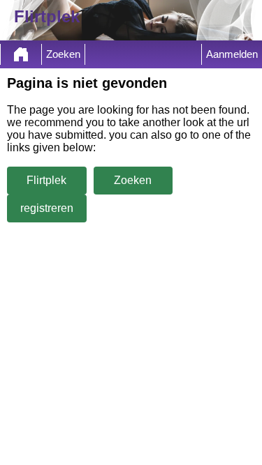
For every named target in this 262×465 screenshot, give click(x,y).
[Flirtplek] (21, 54)
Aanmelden (232, 54)
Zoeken (63, 54)
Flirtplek (46, 180)
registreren (46, 208)
